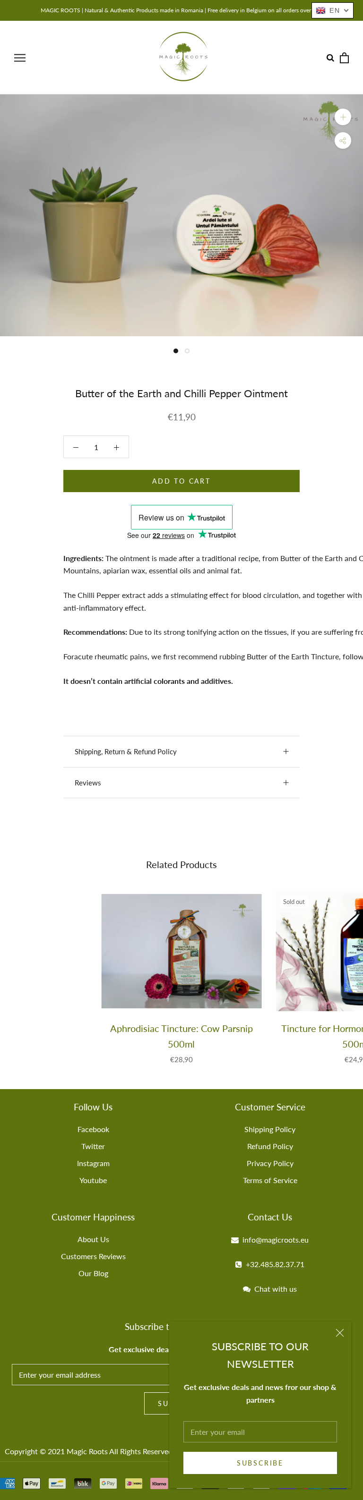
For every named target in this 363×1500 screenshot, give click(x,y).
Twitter (93, 1146)
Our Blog (93, 1273)
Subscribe (260, 1463)
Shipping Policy (269, 1129)
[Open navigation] (20, 57)
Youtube (93, 1180)
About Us (93, 1239)
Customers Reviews (93, 1256)
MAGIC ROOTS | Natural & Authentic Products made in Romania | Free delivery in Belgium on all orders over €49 (181, 10)
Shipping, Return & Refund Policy (126, 751)
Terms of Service (270, 1180)
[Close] (340, 1333)
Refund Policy (270, 1146)
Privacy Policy (270, 1163)
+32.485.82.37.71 (275, 1264)
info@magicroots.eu (275, 1239)
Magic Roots (87, 1451)
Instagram (93, 1163)
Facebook (93, 1129)
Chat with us (275, 1288)
